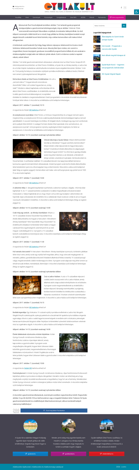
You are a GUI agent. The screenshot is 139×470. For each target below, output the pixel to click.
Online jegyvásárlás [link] (117, 17)
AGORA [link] (83, 17)
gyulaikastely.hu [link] (70, 454)
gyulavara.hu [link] (32, 454)
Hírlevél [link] (91, 17)
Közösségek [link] (48, 17)
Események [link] (36, 17)
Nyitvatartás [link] (102, 17)
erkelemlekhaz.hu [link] (107, 454)
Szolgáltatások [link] (61, 17)
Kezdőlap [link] (18, 17)
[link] (136, 11)
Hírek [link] (27, 17)
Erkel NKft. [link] (73, 17)
